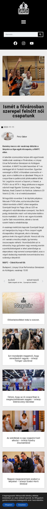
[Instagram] (23, 43)
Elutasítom (22, 505)
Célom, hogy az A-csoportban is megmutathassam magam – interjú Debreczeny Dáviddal (23, 399)
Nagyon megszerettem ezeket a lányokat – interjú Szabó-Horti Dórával (23, 481)
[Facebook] (15, 43)
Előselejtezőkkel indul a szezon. (23, 320)
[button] (23, 22)
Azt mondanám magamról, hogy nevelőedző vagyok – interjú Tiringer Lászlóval (23, 358)
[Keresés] (40, 34)
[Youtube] (31, 43)
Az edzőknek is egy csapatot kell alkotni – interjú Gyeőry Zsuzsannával (23, 440)
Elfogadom (8, 505)
